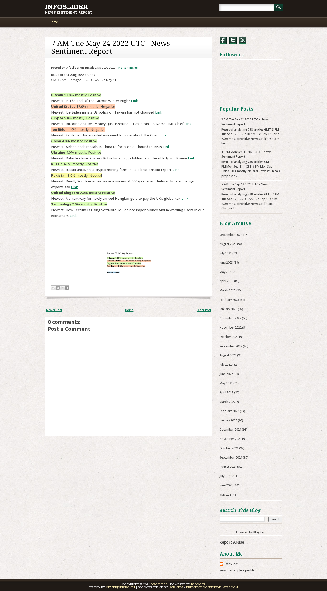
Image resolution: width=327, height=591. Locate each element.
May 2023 (226, 272)
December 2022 (230, 318)
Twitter (233, 40)
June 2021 (226, 485)
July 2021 (226, 476)
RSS (242, 40)
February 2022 (229, 411)
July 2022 (226, 364)
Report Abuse (232, 542)
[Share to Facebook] (67, 287)
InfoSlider (66, 7)
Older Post (204, 310)
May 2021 (226, 494)
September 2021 (231, 457)
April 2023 (226, 281)
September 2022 (231, 346)
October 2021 (229, 448)
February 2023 (229, 299)
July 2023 (226, 253)
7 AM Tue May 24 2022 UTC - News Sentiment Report (110, 47)
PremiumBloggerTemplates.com (212, 587)
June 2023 (226, 262)
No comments (128, 67)
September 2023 (231, 235)
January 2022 (228, 420)
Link (134, 101)
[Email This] (53, 287)
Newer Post (54, 310)
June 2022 (226, 374)
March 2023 (228, 290)
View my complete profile (237, 570)
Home (54, 22)
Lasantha (176, 587)
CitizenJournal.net (120, 587)
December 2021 (230, 429)
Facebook (223, 40)
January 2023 (228, 309)
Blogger (259, 532)
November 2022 (231, 327)
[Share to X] (62, 287)
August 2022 (228, 355)
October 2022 (229, 337)
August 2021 (228, 466)
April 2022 (226, 392)
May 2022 (226, 383)
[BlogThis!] (58, 287)
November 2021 (231, 439)
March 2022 (228, 401)
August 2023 (228, 244)
